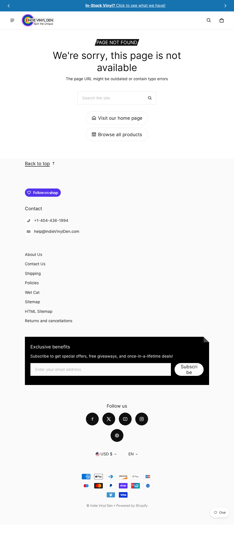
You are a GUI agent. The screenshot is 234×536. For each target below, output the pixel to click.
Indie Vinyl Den (102, 505)
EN (131, 454)
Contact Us (35, 264)
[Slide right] (225, 5)
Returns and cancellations (48, 320)
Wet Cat (32, 292)
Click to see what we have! (117, 5)
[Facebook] (92, 419)
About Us (33, 254)
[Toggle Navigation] (12, 20)
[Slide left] (8, 5)
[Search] (150, 98)
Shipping (33, 273)
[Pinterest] (117, 435)
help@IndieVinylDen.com (56, 231)
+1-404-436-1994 (51, 220)
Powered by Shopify (132, 505)
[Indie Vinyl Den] (37, 20)
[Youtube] (125, 419)
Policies (32, 283)
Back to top (37, 163)
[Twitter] (108, 419)
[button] (208, 20)
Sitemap (32, 302)
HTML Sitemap (38, 311)
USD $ (106, 454)
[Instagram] (141, 419)
